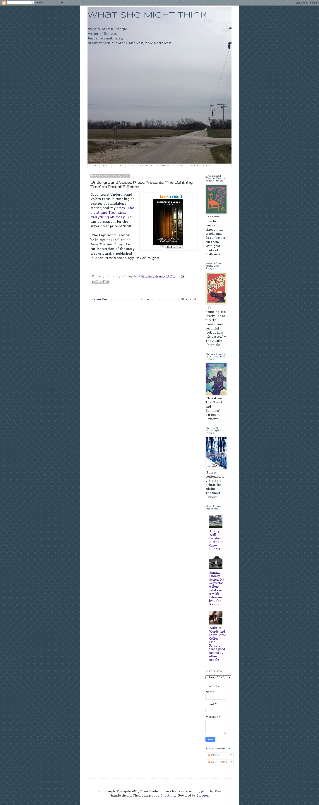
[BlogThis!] (97, 282)
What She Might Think (147, 15)
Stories (119, 166)
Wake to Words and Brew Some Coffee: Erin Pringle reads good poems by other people (217, 644)
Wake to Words (188, 166)
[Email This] (93, 282)
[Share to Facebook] (104, 282)
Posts (214, 755)
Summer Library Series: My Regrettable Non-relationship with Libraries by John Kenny (217, 589)
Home (94, 166)
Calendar (146, 166)
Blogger (202, 796)
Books (132, 166)
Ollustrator (168, 796)
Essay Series (165, 166)
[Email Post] (182, 276)
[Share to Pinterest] (107, 282)
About (106, 166)
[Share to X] (100, 282)
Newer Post (100, 299)
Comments (218, 762)
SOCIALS (208, 166)
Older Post (188, 299)
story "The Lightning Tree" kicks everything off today (112, 213)
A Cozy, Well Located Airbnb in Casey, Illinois (216, 540)
